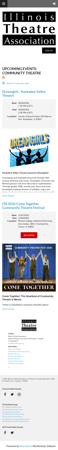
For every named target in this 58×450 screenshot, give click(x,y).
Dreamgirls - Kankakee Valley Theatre (24, 94)
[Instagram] (19, 394)
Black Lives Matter (14, 349)
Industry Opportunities (15, 361)
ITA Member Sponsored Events (18, 351)
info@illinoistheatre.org (16, 343)
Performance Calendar (16, 363)
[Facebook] (5, 394)
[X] (12, 394)
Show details (8, 195)
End (14, 109)
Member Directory (14, 354)
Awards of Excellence (15, 356)
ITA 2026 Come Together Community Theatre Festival (23, 206)
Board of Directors (14, 358)
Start (14, 103)
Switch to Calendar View (17, 83)
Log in (49, 50)
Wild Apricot (25, 446)
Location (12, 116)
